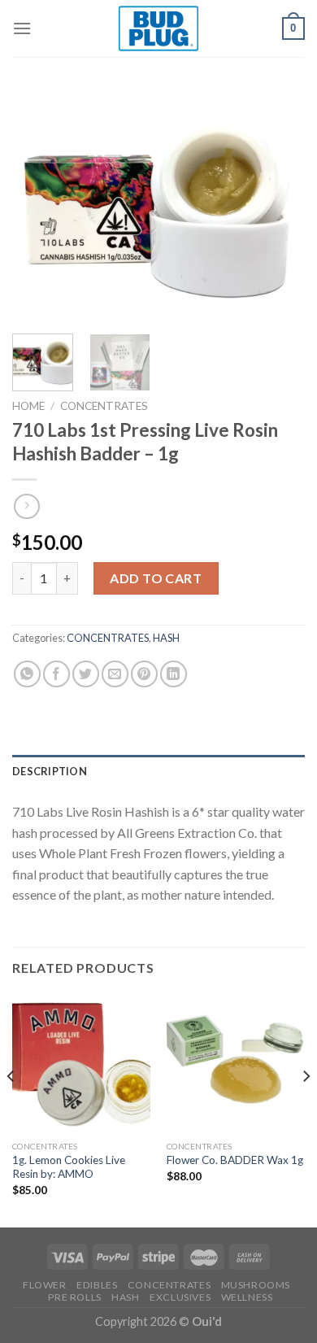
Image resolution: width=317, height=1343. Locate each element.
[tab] (158, 771)
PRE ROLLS (75, 1297)
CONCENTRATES (104, 405)
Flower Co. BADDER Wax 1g (235, 1159)
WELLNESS (247, 1297)
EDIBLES (96, 1285)
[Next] (278, 205)
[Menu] (22, 28)
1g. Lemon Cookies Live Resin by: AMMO (68, 1167)
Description (49, 771)
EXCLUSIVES (180, 1297)
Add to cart (156, 578)
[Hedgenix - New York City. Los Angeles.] (158, 28)
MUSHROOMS (256, 1285)
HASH (166, 637)
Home (28, 405)
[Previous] (38, 205)
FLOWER (45, 1285)
